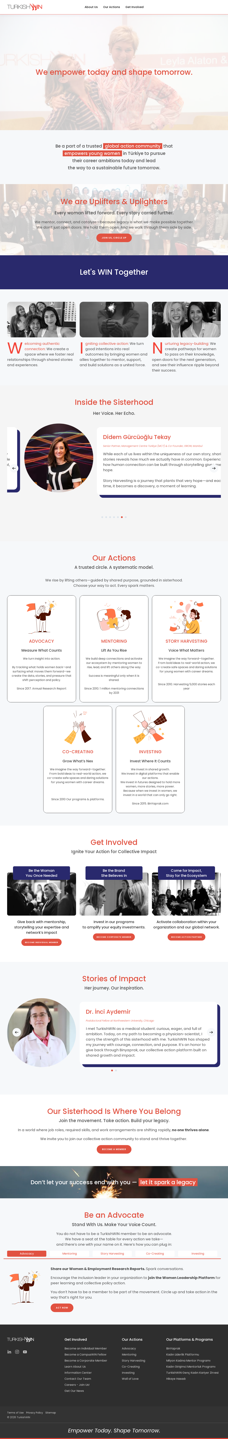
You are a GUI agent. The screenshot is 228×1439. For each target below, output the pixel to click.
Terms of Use (15, 1412)
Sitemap (50, 1412)
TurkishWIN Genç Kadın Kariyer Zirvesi (192, 1373)
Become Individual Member (41, 942)
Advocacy (129, 1348)
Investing (128, 1373)
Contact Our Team (77, 1379)
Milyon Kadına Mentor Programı (188, 1361)
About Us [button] (91, 7)
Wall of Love (130, 1379)
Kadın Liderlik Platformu (182, 1354)
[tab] (102, 517)
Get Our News (74, 1391)
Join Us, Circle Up (114, 237)
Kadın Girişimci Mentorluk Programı (190, 1367)
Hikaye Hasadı (176, 1379)
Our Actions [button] (111, 7)
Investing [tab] (197, 1254)
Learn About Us (75, 1367)
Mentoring (129, 1354)
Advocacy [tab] (27, 1254)
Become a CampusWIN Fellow (85, 1354)
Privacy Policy (34, 1412)
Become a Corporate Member (85, 1361)
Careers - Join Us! (77, 1385)
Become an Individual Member (85, 1348)
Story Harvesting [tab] (112, 1254)
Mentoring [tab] (69, 1254)
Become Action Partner (186, 937)
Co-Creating (131, 1367)
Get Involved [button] (134, 7)
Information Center (78, 1373)
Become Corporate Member (114, 937)
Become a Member (114, 1149)
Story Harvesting (133, 1361)
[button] (14, 468)
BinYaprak (173, 1348)
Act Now (62, 1307)
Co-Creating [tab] (155, 1254)
